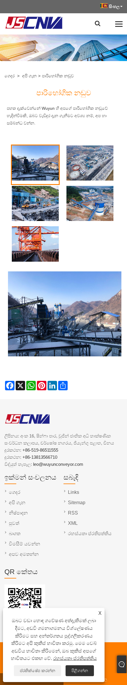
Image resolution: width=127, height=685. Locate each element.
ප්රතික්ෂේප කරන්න (37, 670)
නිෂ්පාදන (18, 512)
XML (73, 523)
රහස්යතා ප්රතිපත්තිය (75, 658)
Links (73, 492)
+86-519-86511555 (40, 450)
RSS (73, 512)
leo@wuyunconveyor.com (58, 464)
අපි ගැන (29, 75)
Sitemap (76, 502)
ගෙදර (9, 75)
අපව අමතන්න (24, 554)
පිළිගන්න (79, 670)
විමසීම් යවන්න (24, 543)
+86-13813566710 (39, 457)
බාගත (14, 533)
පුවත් (14, 523)
